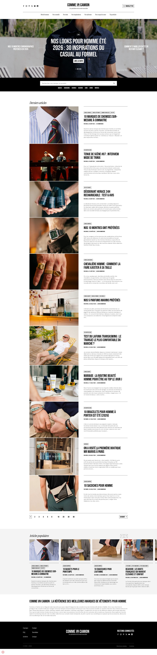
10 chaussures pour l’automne (103, 570)
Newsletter (129, 6)
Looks (78, 34)
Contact (34, 628)
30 (68, 517)
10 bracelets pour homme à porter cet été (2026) (100, 414)
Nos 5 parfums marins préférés (102, 300)
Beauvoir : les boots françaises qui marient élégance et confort (136, 572)
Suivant (122, 517)
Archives (25, 637)
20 (63, 517)
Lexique (34, 637)
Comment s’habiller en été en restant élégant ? (136, 48)
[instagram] (26, 6)
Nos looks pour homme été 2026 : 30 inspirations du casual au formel (78, 48)
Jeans (86, 88)
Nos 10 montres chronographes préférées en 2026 (21, 48)
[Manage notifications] (3, 652)
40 (73, 517)
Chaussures (67, 88)
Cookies (131, 646)
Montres (97, 88)
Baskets (60, 88)
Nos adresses (88, 14)
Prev (122, 536)
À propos (25, 628)
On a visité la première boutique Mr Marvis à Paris (102, 450)
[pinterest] (29, 6)
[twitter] (32, 6)
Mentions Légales (122, 646)
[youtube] (34, 6)
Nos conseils (55, 14)
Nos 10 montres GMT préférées (101, 228)
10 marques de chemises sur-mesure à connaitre (100, 118)
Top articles (113, 14)
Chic (120, 41)
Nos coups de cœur (100, 14)
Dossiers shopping (34, 41)
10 (58, 517)
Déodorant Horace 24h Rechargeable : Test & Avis (99, 193)
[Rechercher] (114, 83)
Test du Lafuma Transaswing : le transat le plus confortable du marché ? (102, 340)
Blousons (80, 88)
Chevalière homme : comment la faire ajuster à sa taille (102, 266)
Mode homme (45, 14)
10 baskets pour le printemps (71, 570)
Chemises (74, 88)
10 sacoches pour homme (98, 485)
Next (126, 536)
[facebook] (23, 6)
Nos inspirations (76, 14)
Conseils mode (125, 41)
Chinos (91, 88)
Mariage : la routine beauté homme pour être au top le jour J (103, 377)
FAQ (24, 632)
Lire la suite (32, 53)
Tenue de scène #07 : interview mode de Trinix (101, 156)
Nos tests (65, 14)
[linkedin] (37, 6)
